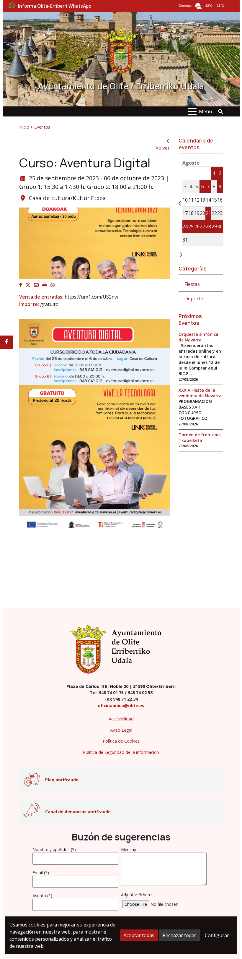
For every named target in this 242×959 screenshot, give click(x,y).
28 (208, 226)
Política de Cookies (121, 741)
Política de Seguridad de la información (121, 752)
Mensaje (129, 849)
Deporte (193, 298)
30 (220, 226)
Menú (205, 111)
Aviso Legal (121, 730)
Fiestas (192, 284)
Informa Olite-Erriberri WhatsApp (54, 6)
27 (202, 226)
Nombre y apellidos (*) (54, 849)
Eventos (42, 127)
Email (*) (40, 872)
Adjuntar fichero (136, 895)
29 (214, 226)
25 (191, 226)
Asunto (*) (42, 895)
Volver (163, 148)
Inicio (24, 127)
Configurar (217, 935)
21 (208, 213)
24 (185, 226)
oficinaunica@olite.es (121, 705)
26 (197, 226)
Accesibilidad (121, 719)
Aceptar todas (139, 935)
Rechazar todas (180, 935)
